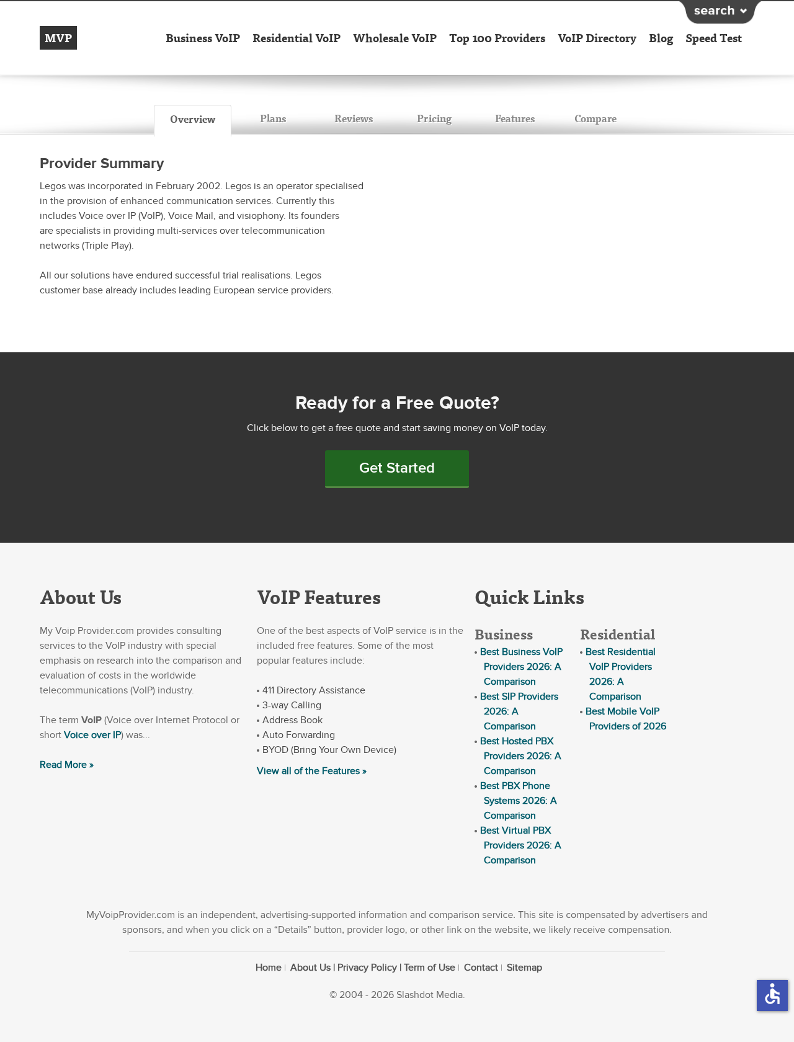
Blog (661, 38)
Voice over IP (92, 735)
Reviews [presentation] (353, 118)
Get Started (397, 468)
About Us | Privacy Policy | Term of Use (372, 967)
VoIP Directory (597, 38)
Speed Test (713, 38)
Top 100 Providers (497, 38)
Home (269, 967)
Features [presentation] (515, 118)
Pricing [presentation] (434, 118)
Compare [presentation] (595, 118)
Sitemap (524, 967)
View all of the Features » (312, 771)
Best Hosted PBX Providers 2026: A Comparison (520, 756)
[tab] (192, 121)
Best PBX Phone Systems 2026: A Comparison (518, 801)
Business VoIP (203, 38)
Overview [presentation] (192, 119)
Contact (481, 967)
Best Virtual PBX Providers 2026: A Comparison (520, 845)
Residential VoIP (296, 38)
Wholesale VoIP (395, 38)
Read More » (67, 765)
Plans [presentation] (273, 118)
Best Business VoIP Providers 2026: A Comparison (521, 667)
